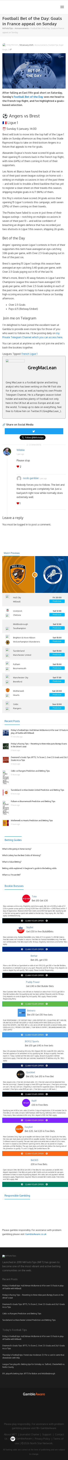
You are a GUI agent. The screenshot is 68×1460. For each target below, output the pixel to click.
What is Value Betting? (11, 862)
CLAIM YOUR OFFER (34, 920)
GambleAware (23, 1438)
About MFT (10, 1434)
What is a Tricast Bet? (11, 875)
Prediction (57, 601)
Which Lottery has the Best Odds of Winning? (21, 855)
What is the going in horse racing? (16, 849)
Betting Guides (13, 840)
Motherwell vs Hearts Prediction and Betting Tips (32, 820)
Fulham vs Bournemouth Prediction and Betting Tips (33, 801)
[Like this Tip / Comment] (18, 466)
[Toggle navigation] (62, 7)
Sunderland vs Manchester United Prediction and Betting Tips (37, 790)
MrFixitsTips (7, 28)
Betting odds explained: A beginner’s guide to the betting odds (29, 868)
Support (46, 1434)
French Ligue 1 (29, 353)
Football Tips (53, 45)
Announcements (22, 28)
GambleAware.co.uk (35, 1234)
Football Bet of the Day (28, 96)
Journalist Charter (29, 1434)
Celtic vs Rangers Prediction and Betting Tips (30, 771)
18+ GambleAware (46, 1428)
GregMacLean (42, 367)
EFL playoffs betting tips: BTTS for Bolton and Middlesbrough (28, 1373)
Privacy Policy (42, 1438)
